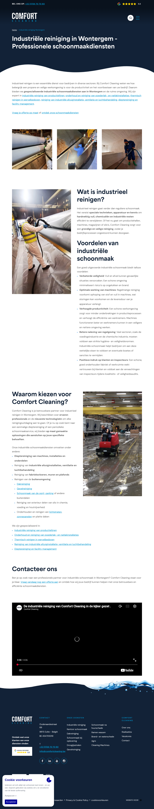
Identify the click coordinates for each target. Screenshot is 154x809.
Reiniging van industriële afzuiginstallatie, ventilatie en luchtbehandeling (52, 544)
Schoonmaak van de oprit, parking (35, 493)
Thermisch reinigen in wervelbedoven (34, 539)
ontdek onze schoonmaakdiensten (60, 112)
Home (14, 30)
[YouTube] (57, 761)
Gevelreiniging (24, 488)
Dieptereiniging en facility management (35, 548)
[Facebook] (42, 761)
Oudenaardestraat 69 (48, 726)
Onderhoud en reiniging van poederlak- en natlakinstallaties (46, 534)
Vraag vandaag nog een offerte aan (39, 582)
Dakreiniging (23, 484)
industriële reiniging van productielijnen (43, 95)
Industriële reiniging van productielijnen (35, 530)
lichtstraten (55, 511)
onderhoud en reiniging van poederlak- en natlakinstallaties (97, 95)
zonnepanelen (24, 516)
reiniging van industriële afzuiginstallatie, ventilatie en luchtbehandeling (79, 99)
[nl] (24, 17)
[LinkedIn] (50, 761)
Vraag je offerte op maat (25, 112)
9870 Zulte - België (48, 732)
